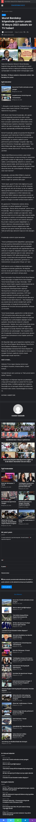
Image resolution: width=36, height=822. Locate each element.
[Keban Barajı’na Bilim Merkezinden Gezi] (6, 736)
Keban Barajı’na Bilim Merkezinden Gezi (19, 735)
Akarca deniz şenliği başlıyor (22, 607)
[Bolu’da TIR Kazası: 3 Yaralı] (9, 477)
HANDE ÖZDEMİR (8, 32)
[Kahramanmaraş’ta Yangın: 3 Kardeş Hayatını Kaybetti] (27, 495)
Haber (10, 11)
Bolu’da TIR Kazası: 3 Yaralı (7, 484)
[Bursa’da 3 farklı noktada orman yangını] (6, 89)
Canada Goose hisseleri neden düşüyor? (15, 630)
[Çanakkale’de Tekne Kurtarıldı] (6, 728)
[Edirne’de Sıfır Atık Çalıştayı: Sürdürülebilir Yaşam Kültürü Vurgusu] (9, 514)
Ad (2, 560)
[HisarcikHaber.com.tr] (18, 5)
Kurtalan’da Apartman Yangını (8, 502)
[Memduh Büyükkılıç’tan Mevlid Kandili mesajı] (6, 637)
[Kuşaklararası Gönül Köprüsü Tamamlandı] (6, 97)
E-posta (4, 566)
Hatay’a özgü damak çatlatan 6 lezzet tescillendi (23, 712)
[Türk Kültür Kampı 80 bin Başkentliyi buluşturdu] (6, 617)
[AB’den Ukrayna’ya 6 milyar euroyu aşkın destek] (6, 625)
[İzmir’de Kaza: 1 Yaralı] (6, 721)
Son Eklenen (18, 594)
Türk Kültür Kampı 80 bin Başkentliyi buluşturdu (17, 1)
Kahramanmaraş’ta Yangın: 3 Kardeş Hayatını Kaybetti (25, 503)
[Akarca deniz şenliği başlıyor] (6, 610)
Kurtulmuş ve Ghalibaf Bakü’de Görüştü (14, 742)
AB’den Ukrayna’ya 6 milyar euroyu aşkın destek (21, 624)
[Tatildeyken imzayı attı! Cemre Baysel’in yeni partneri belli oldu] (27, 477)
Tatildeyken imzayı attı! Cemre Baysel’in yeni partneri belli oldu (26, 484)
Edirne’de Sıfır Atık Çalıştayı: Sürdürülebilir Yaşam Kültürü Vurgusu (8, 521)
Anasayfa (5, 11)
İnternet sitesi (5, 573)
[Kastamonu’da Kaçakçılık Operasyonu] (6, 668)
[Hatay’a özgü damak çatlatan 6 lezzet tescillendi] (6, 713)
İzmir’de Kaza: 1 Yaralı (19, 719)
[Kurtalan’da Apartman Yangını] (9, 495)
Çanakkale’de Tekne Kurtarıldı (22, 726)
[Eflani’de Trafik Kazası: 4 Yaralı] (27, 514)
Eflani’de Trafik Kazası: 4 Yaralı (26, 521)
